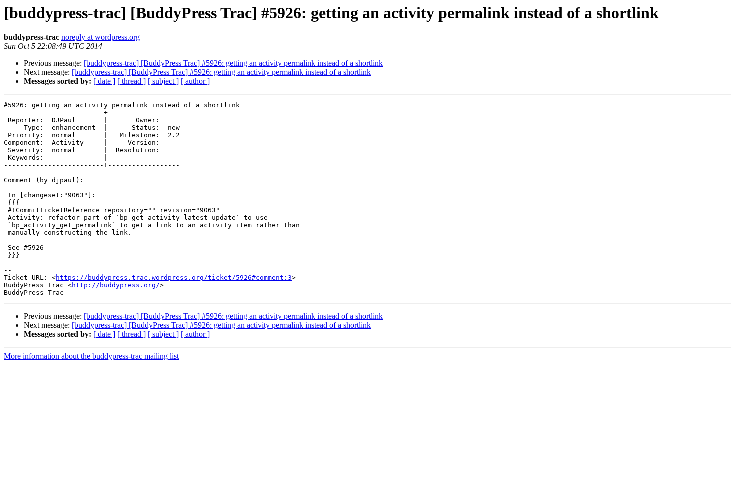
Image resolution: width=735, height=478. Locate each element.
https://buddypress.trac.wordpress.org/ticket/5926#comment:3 (174, 278)
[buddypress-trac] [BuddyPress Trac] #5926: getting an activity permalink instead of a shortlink (233, 63)
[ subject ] (163, 81)
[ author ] (195, 81)
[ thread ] (132, 81)
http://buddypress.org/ (116, 285)
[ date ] (105, 81)
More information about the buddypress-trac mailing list (91, 356)
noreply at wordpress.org (101, 37)
